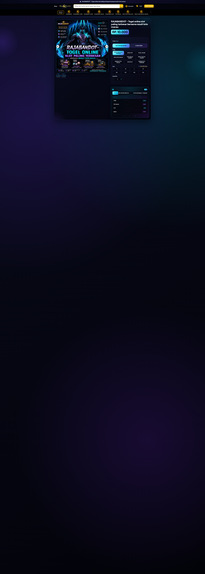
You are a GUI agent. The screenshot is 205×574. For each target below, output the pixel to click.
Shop (55, 6)
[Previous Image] (59, 46)
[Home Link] (65, 6)
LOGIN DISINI (138, 45)
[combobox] (97, 6)
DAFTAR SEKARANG (121, 45)
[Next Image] (105, 46)
